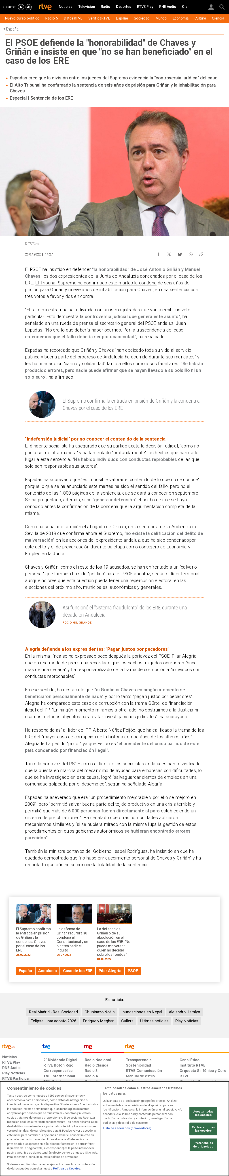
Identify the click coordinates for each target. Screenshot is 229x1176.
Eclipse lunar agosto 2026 (53, 1021)
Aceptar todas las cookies (203, 1113)
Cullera (127, 1021)
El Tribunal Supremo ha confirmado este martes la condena (96, 283)
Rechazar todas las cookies (203, 1129)
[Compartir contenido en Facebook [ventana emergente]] (158, 253)
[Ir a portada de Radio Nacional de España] (103, 1048)
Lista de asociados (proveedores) (127, 1128)
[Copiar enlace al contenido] (201, 253)
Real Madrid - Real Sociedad (53, 1012)
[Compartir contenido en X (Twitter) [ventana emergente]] (169, 253)
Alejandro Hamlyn (184, 1012)
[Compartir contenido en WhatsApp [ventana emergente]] (190, 253)
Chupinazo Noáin (100, 1012)
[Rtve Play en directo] (21, 7)
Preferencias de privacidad (203, 1144)
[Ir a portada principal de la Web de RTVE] (20, 1046)
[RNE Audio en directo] (28, 7)
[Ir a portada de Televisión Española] (61, 1048)
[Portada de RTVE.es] (45, 7)
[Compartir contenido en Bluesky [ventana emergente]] (179, 253)
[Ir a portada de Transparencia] (176, 1048)
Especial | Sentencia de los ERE (41, 98)
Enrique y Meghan (98, 1021)
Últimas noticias (154, 1021)
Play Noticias (186, 1021)
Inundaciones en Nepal (141, 1012)
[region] (114, 1128)
